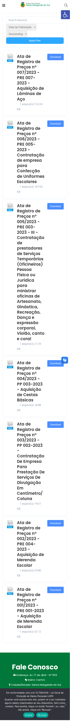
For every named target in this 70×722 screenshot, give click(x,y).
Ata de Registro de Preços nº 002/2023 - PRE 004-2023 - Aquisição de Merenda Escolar (30, 544)
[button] (65, 14)
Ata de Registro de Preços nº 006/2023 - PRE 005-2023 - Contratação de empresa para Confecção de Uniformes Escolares (30, 152)
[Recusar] (65, 704)
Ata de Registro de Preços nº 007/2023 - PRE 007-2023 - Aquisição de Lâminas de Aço (30, 78)
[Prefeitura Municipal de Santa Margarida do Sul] (35, 5)
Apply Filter (35, 40)
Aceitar (29, 715)
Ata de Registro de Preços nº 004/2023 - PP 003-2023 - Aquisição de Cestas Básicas (30, 381)
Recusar (42, 715)
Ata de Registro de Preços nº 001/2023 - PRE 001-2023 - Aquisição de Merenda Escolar (30, 608)
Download (55, 57)
